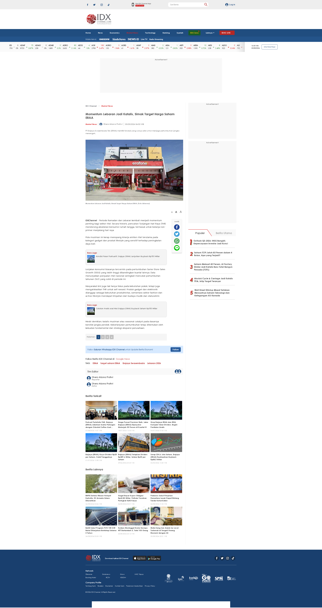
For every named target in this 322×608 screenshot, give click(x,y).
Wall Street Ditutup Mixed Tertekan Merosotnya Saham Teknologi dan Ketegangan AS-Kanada (212, 293)
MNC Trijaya (139, 574)
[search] (205, 4)
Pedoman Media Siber (134, 586)
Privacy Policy (150, 586)
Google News (123, 359)
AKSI (198, 45)
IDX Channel (91, 106)
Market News (132, 33)
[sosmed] (177, 227)
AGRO (97, 45)
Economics (114, 33)
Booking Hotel (91, 577)
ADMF (11, 45)
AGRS (112, 45)
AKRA (184, 45)
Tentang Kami (91, 586)
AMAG (241, 45)
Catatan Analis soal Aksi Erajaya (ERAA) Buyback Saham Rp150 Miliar (126, 309)
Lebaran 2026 (154, 363)
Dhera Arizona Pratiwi (113, 124)
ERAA (95, 363)
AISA (156, 45)
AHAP (127, 45)
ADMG (26, 45)
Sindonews (106, 574)
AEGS (69, 45)
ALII (226, 45)
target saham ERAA (110, 363)
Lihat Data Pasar (269, 47)
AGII (82, 45)
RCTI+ (108, 577)
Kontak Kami (119, 586)
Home (88, 33)
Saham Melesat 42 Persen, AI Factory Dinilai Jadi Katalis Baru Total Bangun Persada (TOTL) (213, 267)
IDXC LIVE (226, 33)
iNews (122, 574)
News (100, 33)
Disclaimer (109, 586)
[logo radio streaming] (156, 39)
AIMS (142, 45)
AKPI (170, 45)
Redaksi (100, 586)
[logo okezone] (104, 39)
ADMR (39, 45)
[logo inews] (133, 39)
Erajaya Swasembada (134, 363)
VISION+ (123, 577)
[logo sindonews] (119, 39)
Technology (150, 33)
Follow (176, 349)
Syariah (180, 33)
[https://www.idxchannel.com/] (98, 19)
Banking (166, 33)
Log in (232, 4)
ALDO (212, 45)
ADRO (53, 45)
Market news (107, 106)
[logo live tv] (144, 39)
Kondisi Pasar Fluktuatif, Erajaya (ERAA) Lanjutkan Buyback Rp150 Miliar (128, 256)
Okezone (89, 574)
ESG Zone (194, 33)
